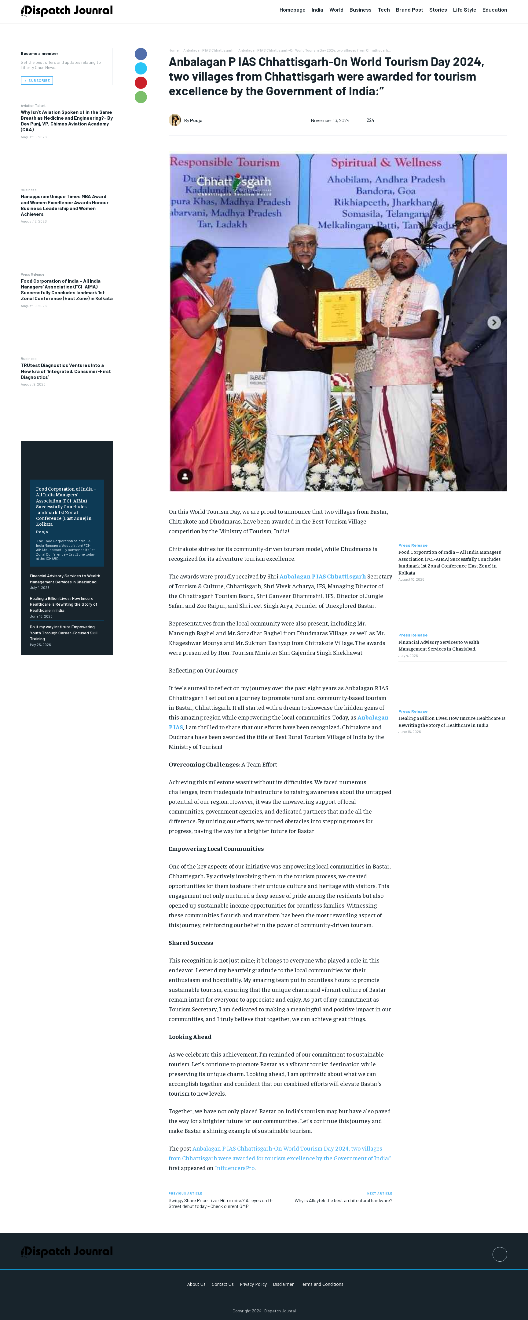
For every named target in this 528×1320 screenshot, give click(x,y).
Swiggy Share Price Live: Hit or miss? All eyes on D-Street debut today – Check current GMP (221, 1203)
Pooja (42, 531)
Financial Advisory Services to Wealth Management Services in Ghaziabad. (438, 645)
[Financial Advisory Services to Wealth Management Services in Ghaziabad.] (452, 609)
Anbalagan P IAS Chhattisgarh (208, 50)
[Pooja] (176, 120)
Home (173, 50)
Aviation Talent (33, 105)
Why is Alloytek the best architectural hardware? (343, 1200)
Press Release (32, 274)
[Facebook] (141, 54)
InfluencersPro (235, 1167)
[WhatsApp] (141, 97)
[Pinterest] (141, 83)
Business (29, 189)
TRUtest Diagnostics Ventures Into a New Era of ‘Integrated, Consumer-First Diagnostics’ (66, 370)
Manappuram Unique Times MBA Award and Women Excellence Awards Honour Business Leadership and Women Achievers (64, 205)
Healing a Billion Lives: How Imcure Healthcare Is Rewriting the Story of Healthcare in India (63, 604)
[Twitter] (141, 68)
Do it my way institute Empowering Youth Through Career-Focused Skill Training (63, 632)
